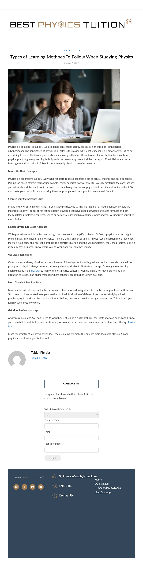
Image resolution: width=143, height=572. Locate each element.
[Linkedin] (32, 487)
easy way (35, 271)
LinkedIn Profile (39, 358)
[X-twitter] (24, 487)
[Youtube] (41, 487)
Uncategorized (71, 51)
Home (98, 479)
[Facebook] (16, 487)
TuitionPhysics (41, 352)
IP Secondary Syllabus (108, 487)
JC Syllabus (102, 483)
